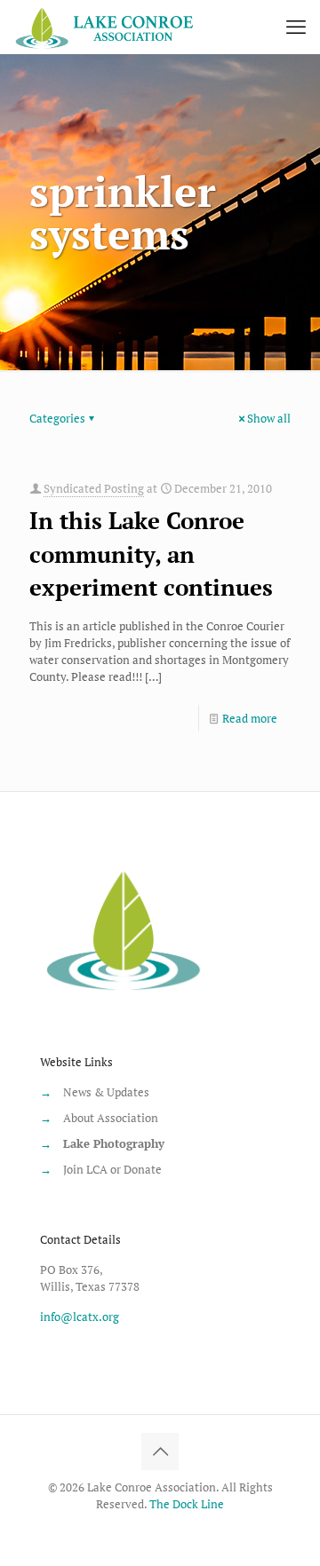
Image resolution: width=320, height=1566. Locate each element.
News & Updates (106, 1092)
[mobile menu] (296, 27)
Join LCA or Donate (112, 1169)
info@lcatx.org (79, 1317)
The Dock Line (186, 1504)
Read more (249, 718)
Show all (269, 418)
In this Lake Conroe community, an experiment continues (151, 553)
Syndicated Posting (94, 488)
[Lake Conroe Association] (106, 26)
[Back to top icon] (160, 1451)
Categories (57, 418)
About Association (110, 1118)
